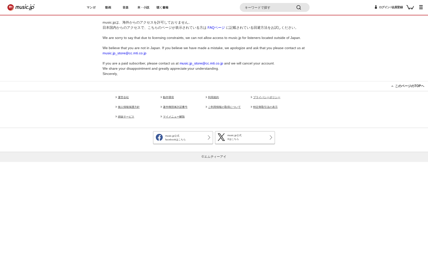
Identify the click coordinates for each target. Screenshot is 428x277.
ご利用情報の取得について (224, 106)
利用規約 (213, 97)
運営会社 (123, 97)
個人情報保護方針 (129, 106)
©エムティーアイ (214, 156)
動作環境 (168, 97)
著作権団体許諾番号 (175, 106)
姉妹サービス (126, 116)
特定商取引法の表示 (265, 106)
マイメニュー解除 (174, 116)
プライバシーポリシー (266, 97)
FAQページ (216, 28)
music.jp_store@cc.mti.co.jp (124, 53)
